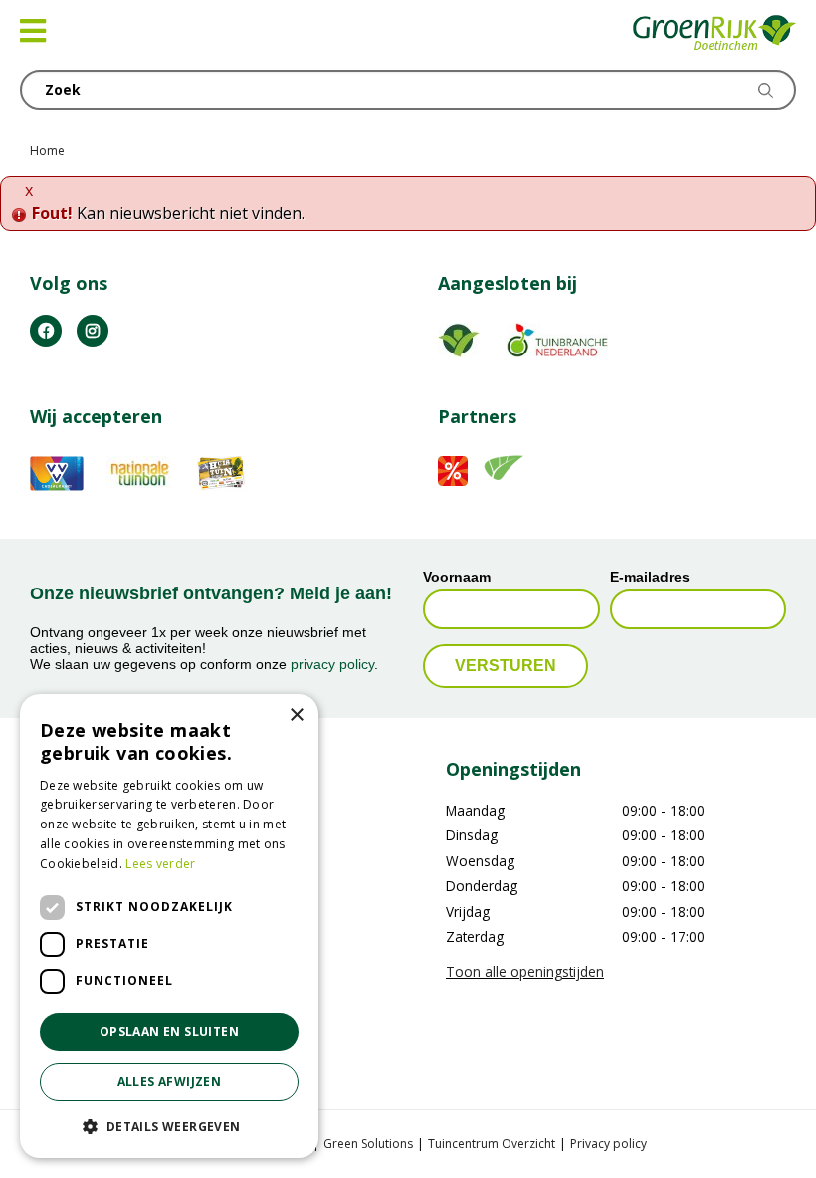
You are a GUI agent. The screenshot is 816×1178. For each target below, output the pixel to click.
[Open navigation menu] (33, 31)
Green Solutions (368, 1143)
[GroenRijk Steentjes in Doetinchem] (715, 35)
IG (92, 331)
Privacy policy (608, 1143)
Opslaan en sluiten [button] (169, 1031)
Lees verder (160, 863)
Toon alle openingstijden (525, 971)
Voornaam (457, 577)
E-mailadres (650, 577)
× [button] (296, 715)
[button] (169, 1126)
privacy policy (332, 664)
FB (46, 331)
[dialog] (169, 926)
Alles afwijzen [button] (169, 1081)
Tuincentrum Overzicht (491, 1143)
